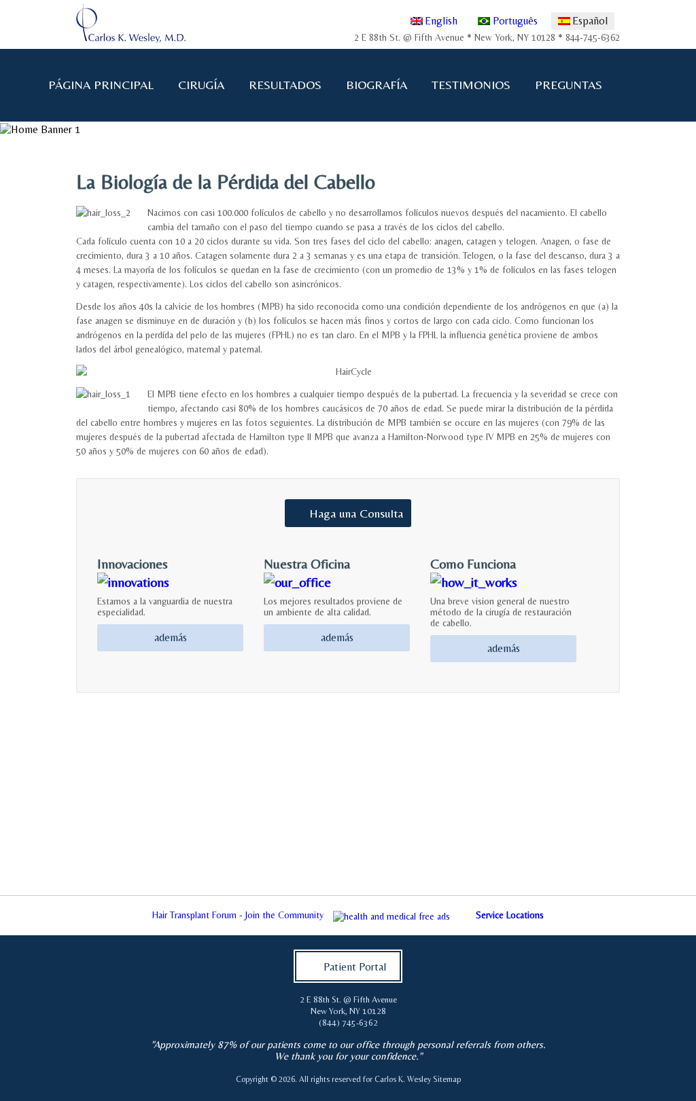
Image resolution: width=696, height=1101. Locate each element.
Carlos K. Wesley (403, 1079)
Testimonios (471, 84)
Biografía (370, 84)
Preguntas (562, 84)
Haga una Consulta (356, 513)
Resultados (285, 84)
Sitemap (447, 1079)
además (170, 637)
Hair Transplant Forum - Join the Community (238, 914)
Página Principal (101, 84)
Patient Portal (355, 966)
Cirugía (195, 84)
